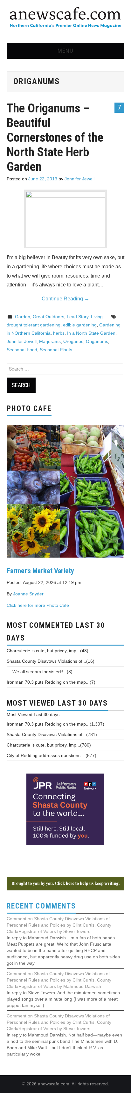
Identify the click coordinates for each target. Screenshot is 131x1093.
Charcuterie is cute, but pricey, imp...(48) (47, 650)
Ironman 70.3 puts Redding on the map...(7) (51, 682)
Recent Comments (41, 906)
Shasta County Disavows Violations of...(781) (52, 734)
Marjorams (50, 341)
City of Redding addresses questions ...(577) (51, 755)
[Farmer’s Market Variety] (66, 490)
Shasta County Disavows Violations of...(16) (50, 661)
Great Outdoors (48, 316)
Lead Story (77, 316)
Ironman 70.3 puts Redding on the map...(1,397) (55, 724)
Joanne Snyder (28, 593)
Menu (65, 50)
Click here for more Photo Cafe (38, 605)
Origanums (97, 341)
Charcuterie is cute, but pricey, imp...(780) (49, 745)
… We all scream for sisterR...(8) (39, 671)
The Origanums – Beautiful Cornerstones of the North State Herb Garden (55, 137)
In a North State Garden (91, 333)
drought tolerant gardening (33, 324)
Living (97, 316)
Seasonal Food (22, 349)
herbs (59, 333)
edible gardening (80, 324)
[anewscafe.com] (65, 18)
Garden (22, 316)
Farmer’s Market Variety (40, 571)
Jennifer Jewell (79, 178)
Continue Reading (65, 298)
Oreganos (73, 341)
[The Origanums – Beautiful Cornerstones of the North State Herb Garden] (65, 217)
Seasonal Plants (56, 349)
